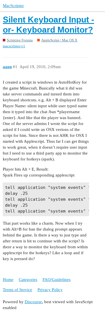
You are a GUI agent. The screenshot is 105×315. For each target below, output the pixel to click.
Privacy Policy (50, 289)
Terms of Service (17, 289)
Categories (28, 279)
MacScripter (13, 5)
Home (8, 279)
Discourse (33, 302)
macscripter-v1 (14, 46)
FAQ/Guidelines (57, 279)
